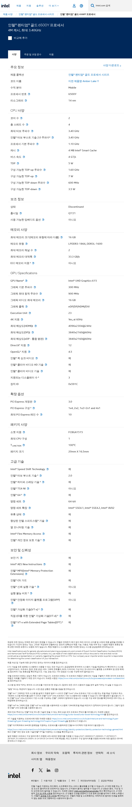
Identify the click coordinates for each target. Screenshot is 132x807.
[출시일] (20, 213)
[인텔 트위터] (40, 771)
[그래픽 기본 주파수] (35, 287)
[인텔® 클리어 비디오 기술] (41, 371)
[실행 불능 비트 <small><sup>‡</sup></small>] (31, 593)
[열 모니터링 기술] (32, 527)
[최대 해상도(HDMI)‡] (35, 326)
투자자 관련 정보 (82, 753)
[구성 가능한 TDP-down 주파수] (48, 182)
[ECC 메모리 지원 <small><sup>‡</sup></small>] (33, 263)
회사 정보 (36, 753)
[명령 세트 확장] (29, 508)
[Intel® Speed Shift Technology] (47, 469)
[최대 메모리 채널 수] (35, 250)
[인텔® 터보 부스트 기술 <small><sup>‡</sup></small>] (40, 475)
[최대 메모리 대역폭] (35, 256)
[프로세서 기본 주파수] (37, 144)
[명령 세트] (24, 501)
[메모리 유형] (26, 243)
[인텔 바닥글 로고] (14, 775)
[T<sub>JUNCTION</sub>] (23, 445)
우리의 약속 (52, 753)
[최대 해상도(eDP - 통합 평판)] (46, 338)
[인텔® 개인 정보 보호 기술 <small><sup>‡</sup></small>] (44, 540)
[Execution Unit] (30, 313)
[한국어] (81, 5)
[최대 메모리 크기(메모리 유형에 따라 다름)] (61, 237)
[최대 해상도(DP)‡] (32, 332)
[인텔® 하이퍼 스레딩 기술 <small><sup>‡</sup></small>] (43, 482)
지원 (51, 54)
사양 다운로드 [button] (111, 65)
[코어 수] (21, 118)
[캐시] (18, 150)
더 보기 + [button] (54, 5)
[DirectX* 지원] (28, 345)
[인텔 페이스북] (32, 771)
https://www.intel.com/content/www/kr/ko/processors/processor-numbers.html (91, 678)
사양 (14, 54)
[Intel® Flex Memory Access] (43, 533)
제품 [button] (18, 5)
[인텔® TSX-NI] (28, 488)
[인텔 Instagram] (56, 771)
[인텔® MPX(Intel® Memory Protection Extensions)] (26, 574)
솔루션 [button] (40, 5)
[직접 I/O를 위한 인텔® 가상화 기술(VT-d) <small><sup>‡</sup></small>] (60, 616)
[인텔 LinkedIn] (48, 771)
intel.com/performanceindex (86, 791)
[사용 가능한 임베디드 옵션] (43, 219)
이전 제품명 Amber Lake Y (83, 81)
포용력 (66, 753)
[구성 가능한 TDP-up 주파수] (44, 169)
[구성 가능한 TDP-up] (36, 176)
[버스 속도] (24, 156)
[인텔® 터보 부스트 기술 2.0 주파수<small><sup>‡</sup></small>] (52, 137)
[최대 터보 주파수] (32, 131)
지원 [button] (28, 5)
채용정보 (50, 759)
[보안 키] (21, 557)
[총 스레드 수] (27, 124)
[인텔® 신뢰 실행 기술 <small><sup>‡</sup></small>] (38, 586)
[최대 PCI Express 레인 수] (41, 414)
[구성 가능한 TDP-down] (39, 189)
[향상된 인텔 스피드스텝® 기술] (47, 520)
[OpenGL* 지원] (29, 351)
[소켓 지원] (24, 432)
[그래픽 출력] (26, 306)
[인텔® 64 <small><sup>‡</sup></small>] (24, 495)
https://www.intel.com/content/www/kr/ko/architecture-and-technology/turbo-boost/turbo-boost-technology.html (56, 714)
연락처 (99, 753)
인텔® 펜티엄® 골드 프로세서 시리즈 (88, 74)
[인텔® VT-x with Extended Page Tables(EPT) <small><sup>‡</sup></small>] (12, 625)
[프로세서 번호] (29, 94)
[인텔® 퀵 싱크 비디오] (36, 358)
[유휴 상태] (24, 514)
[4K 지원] (22, 319)
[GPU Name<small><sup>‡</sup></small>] (26, 280)
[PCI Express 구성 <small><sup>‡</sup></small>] (33, 408)
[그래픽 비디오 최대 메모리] (43, 300)
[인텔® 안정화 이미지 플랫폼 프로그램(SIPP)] (12, 603)
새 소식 (111, 753)
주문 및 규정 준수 (32, 54)
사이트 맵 (36, 759)
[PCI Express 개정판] (35, 401)
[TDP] (18, 163)
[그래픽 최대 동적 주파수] (40, 293)
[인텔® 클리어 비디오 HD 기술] (46, 364)
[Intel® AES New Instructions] (44, 564)
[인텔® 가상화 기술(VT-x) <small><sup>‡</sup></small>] (42, 609)
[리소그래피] (26, 100)
